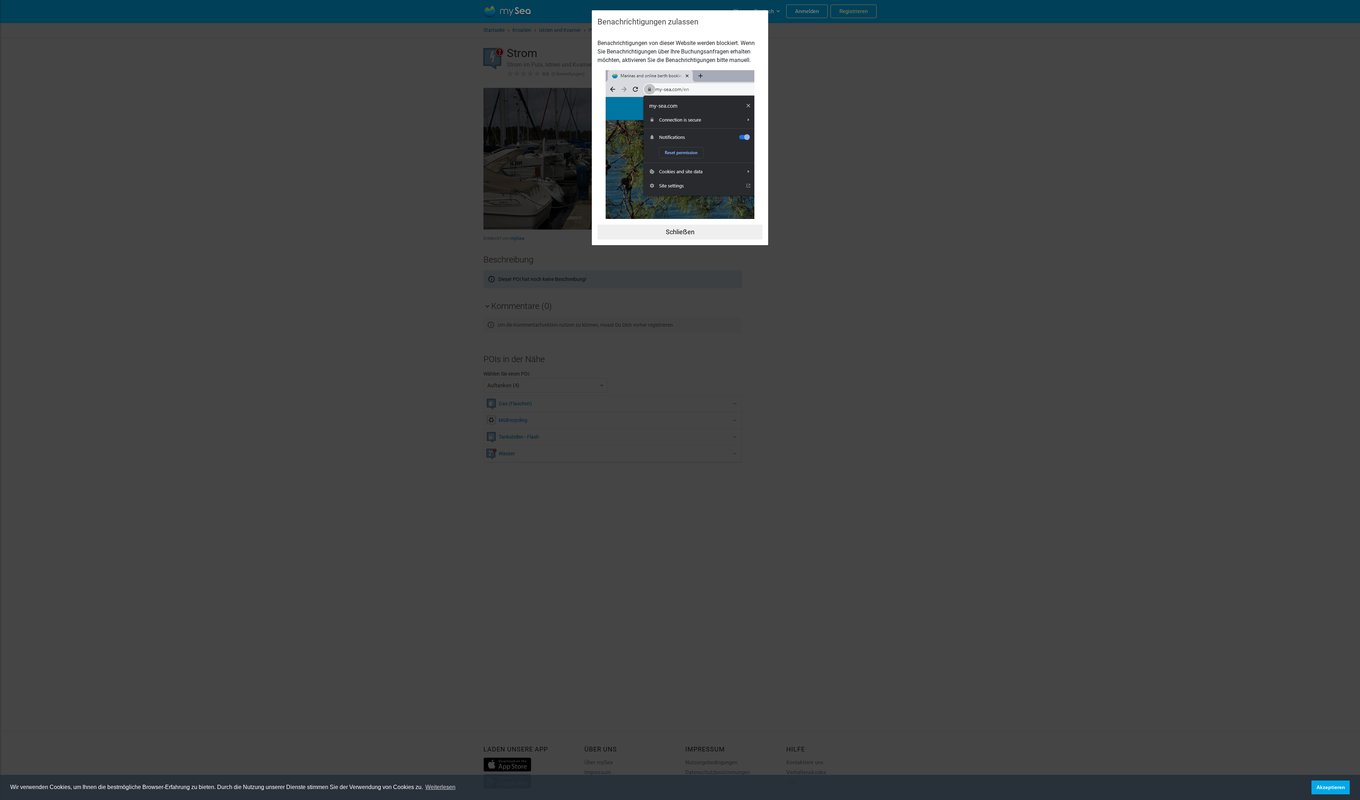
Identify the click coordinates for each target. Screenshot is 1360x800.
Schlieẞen (680, 232)
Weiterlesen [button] (440, 787)
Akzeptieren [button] (1330, 787)
